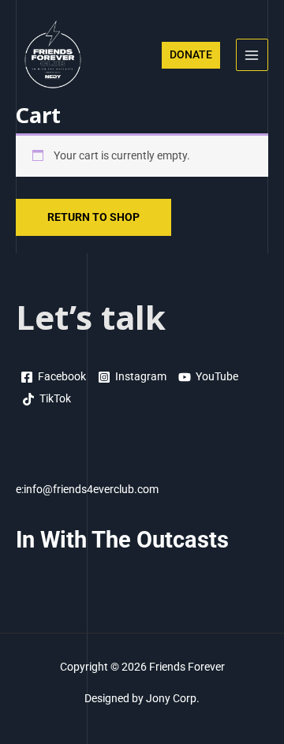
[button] (191, 55)
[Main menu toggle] (252, 55)
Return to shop (93, 217)
